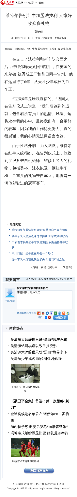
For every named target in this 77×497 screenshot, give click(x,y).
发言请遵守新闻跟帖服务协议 (32, 288)
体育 (31, 2)
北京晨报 (47, 38)
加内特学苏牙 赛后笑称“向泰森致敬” (39, 427)
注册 (7, 301)
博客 (46, 279)
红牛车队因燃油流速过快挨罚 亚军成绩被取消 (40, 236)
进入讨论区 (32, 279)
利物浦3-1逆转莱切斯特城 (25, 461)
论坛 (40, 279)
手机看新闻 (60, 38)
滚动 (41, 2)
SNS (56, 279)
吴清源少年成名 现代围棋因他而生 (37, 359)
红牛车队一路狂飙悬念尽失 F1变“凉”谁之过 (38, 259)
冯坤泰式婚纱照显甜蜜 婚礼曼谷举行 (39, 433)
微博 (51, 279)
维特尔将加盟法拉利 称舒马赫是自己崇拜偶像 (40, 229)
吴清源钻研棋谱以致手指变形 (33, 346)
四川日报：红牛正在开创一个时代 (32, 253)
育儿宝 (63, 279)
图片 (69, 279)
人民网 (19, 2)
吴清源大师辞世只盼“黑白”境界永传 (38, 340)
